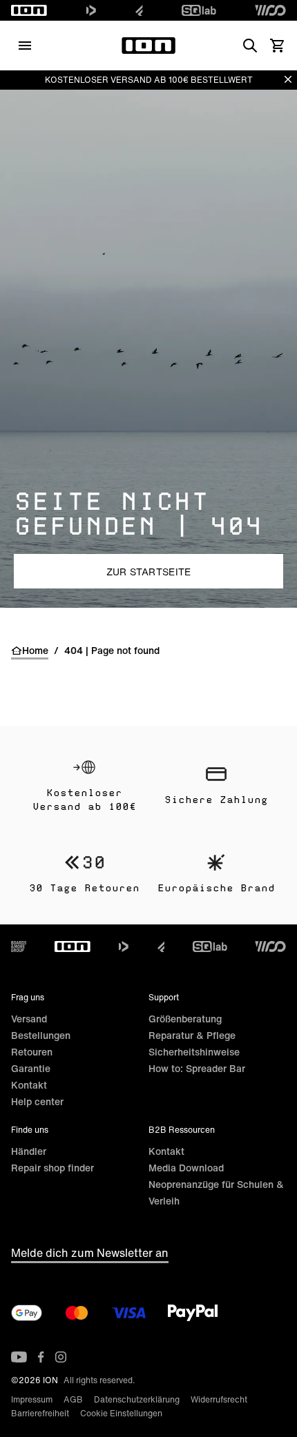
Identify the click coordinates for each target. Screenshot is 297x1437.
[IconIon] (29, 10)
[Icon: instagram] (60, 1356)
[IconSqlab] (199, 10)
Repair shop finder (52, 1167)
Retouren (31, 1051)
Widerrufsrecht (219, 1399)
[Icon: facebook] (41, 1356)
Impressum (31, 1399)
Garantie (30, 1068)
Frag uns (27, 997)
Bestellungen (40, 1035)
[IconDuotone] (91, 10)
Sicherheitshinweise (194, 1051)
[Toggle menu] (25, 45)
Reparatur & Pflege (192, 1035)
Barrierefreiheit (40, 1413)
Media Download (186, 1167)
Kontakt (29, 1085)
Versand (29, 1018)
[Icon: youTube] (19, 1356)
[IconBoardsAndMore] (18, 946)
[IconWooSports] (270, 10)
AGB (73, 1399)
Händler (28, 1151)
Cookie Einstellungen (121, 1413)
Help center (37, 1101)
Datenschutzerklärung (137, 1399)
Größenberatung (185, 1018)
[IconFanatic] (139, 10)
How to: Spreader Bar (196, 1068)
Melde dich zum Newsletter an (90, 1253)
